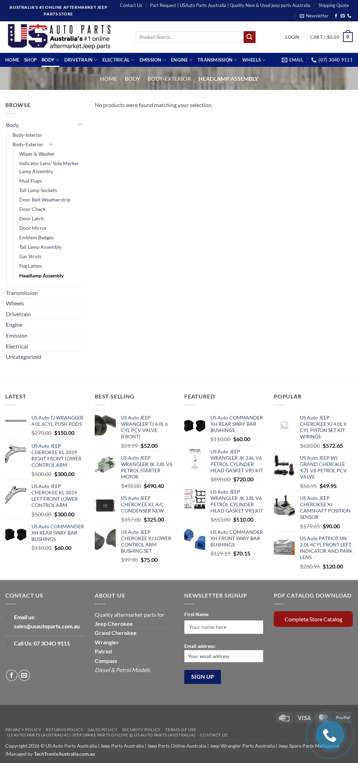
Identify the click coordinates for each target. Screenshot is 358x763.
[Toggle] (80, 125)
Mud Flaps (30, 181)
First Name (196, 614)
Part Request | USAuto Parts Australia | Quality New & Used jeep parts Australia (230, 5)
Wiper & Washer (37, 154)
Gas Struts (30, 256)
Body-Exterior (169, 78)
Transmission (215, 60)
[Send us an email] (343, 16)
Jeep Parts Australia (122, 746)
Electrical (116, 60)
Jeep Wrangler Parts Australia (242, 746)
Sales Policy (102, 729)
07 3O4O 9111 (52, 643)
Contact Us (131, 5)
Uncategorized (23, 356)
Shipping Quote (333, 5)
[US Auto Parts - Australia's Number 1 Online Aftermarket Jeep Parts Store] (65, 37)
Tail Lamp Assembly (40, 247)
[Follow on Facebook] (336, 16)
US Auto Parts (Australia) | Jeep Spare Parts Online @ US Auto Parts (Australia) (101, 734)
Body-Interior (27, 135)
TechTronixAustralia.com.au (64, 754)
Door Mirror (33, 228)
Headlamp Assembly (41, 275)
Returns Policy (65, 729)
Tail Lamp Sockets (38, 190)
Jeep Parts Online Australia (176, 746)
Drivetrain (78, 60)
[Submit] (250, 37)
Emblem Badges (36, 237)
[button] (314, 15)
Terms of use (180, 729)
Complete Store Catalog (313, 619)
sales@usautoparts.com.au (47, 626)
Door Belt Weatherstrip (45, 200)
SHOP (30, 60)
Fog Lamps (30, 266)
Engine (179, 60)
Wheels (251, 60)
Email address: (200, 646)
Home (12, 60)
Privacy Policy (23, 729)
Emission (150, 60)
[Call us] (349, 16)
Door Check (32, 209)
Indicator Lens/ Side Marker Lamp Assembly (49, 167)
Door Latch (31, 218)
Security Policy (141, 729)
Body (48, 60)
